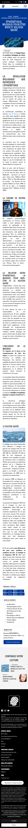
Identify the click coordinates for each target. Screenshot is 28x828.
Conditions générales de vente (8, 752)
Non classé (7, 51)
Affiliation (3, 772)
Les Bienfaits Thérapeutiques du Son (14, 605)
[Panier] (24, 2)
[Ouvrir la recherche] (16, 2)
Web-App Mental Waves (7, 766)
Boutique (3, 744)
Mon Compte (4, 734)
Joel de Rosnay (14, 114)
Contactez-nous (5, 778)
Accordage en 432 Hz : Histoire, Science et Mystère (15, 616)
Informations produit (6, 755)
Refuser (14, 825)
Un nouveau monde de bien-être (9, 736)
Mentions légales (5, 757)
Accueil (3, 746)
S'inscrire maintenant (13, 642)
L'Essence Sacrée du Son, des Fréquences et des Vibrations (14, 611)
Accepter (14, 820)
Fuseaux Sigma (11, 620)
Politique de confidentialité (7, 760)
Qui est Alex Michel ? (6, 739)
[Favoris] (19, 2)
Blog (2, 741)
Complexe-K (10, 622)
